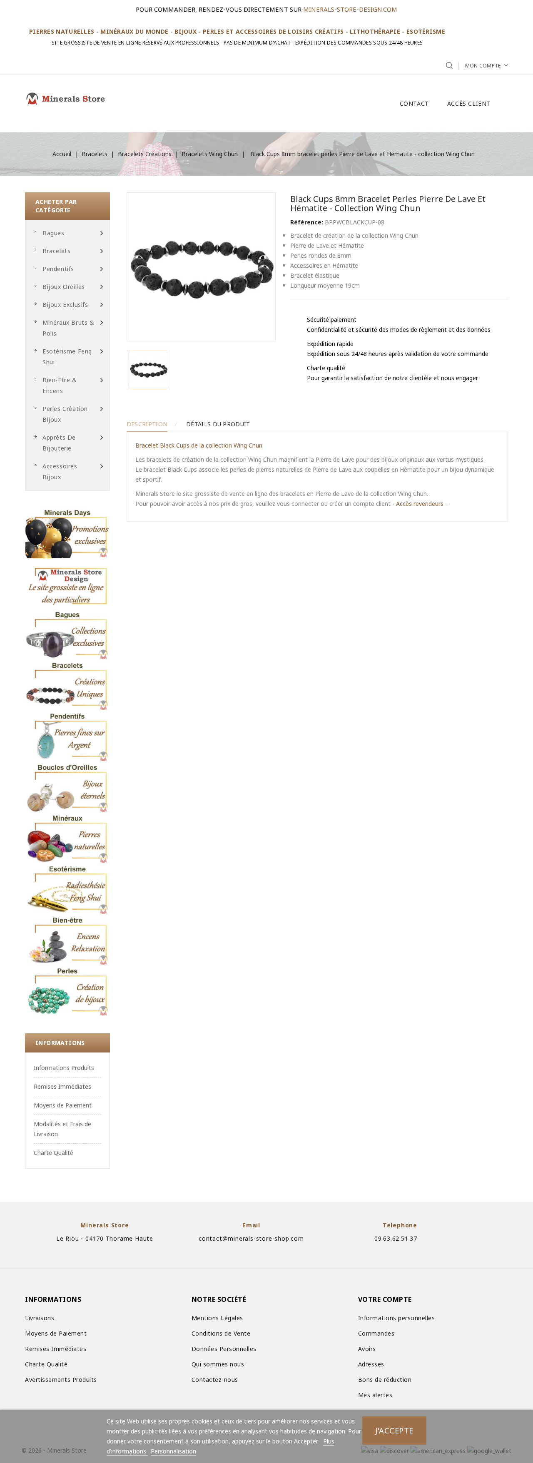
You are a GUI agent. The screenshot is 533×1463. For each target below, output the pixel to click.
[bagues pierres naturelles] (67, 635)
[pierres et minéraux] (67, 838)
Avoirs (367, 1349)
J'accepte (394, 1430)
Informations (60, 1043)
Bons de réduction (385, 1379)
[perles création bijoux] (67, 991)
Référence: (306, 222)
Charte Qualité (53, 1153)
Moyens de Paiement (63, 1105)
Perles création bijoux (65, 414)
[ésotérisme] (67, 889)
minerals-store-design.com (350, 9)
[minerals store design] (67, 583)
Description (147, 424)
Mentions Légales (217, 1318)
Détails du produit (218, 424)
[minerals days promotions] (67, 533)
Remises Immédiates (62, 1086)
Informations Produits (64, 1068)
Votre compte (385, 1299)
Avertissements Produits (61, 1379)
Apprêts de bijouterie (59, 442)
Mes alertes (375, 1395)
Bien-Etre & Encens (59, 385)
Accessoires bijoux (59, 471)
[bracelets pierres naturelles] (67, 685)
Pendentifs (58, 269)
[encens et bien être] (67, 940)
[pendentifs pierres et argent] (67, 736)
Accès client (469, 103)
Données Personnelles (224, 1349)
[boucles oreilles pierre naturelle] (67, 787)
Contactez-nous (215, 1379)
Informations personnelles (396, 1318)
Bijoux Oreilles (63, 287)
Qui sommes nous (218, 1364)
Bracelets (56, 251)
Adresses (371, 1364)
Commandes (376, 1333)
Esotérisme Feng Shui (67, 356)
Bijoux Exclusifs (65, 305)
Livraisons (39, 1318)
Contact (414, 103)
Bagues (53, 233)
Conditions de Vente (221, 1333)
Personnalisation (173, 1451)
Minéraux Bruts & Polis (68, 327)
